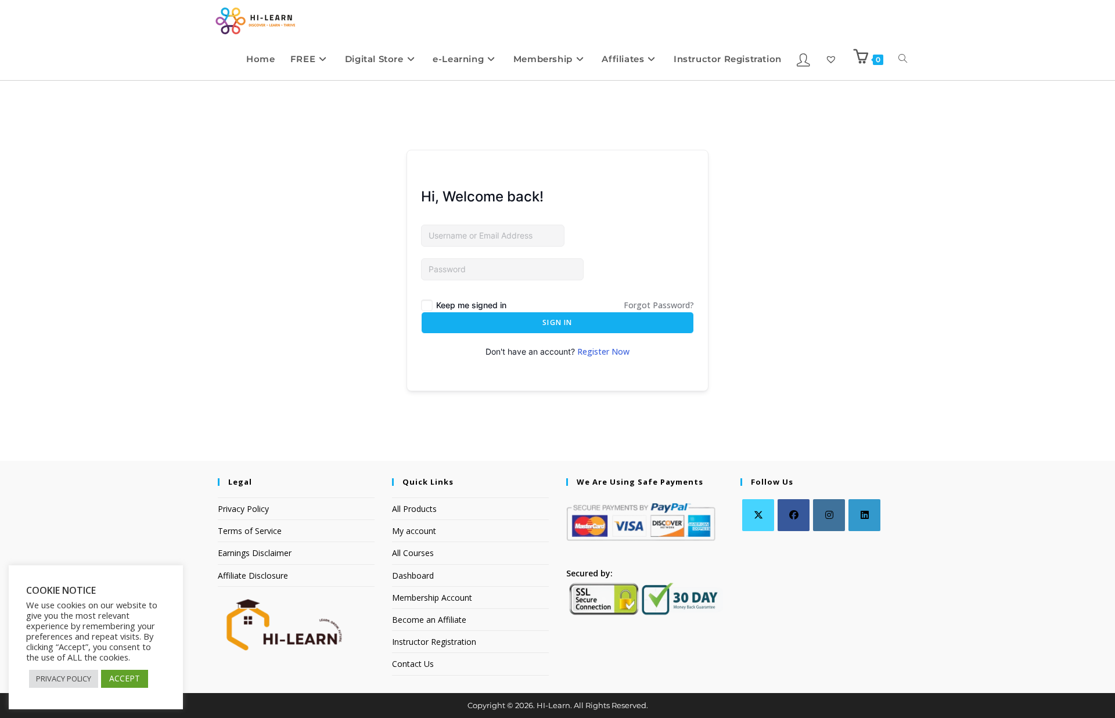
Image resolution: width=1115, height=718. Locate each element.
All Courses (413, 552)
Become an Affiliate (429, 619)
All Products (414, 508)
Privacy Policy (243, 508)
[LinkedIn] (864, 515)
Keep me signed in (471, 305)
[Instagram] (829, 515)
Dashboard (413, 575)
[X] (758, 515)
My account (414, 530)
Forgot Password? (659, 305)
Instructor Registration (434, 641)
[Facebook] (794, 515)
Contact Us (413, 663)
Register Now (603, 351)
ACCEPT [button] (124, 678)
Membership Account (432, 597)
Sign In (557, 322)
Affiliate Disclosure (253, 575)
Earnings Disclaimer (255, 552)
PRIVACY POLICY (63, 678)
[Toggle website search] (903, 59)
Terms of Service (250, 530)
